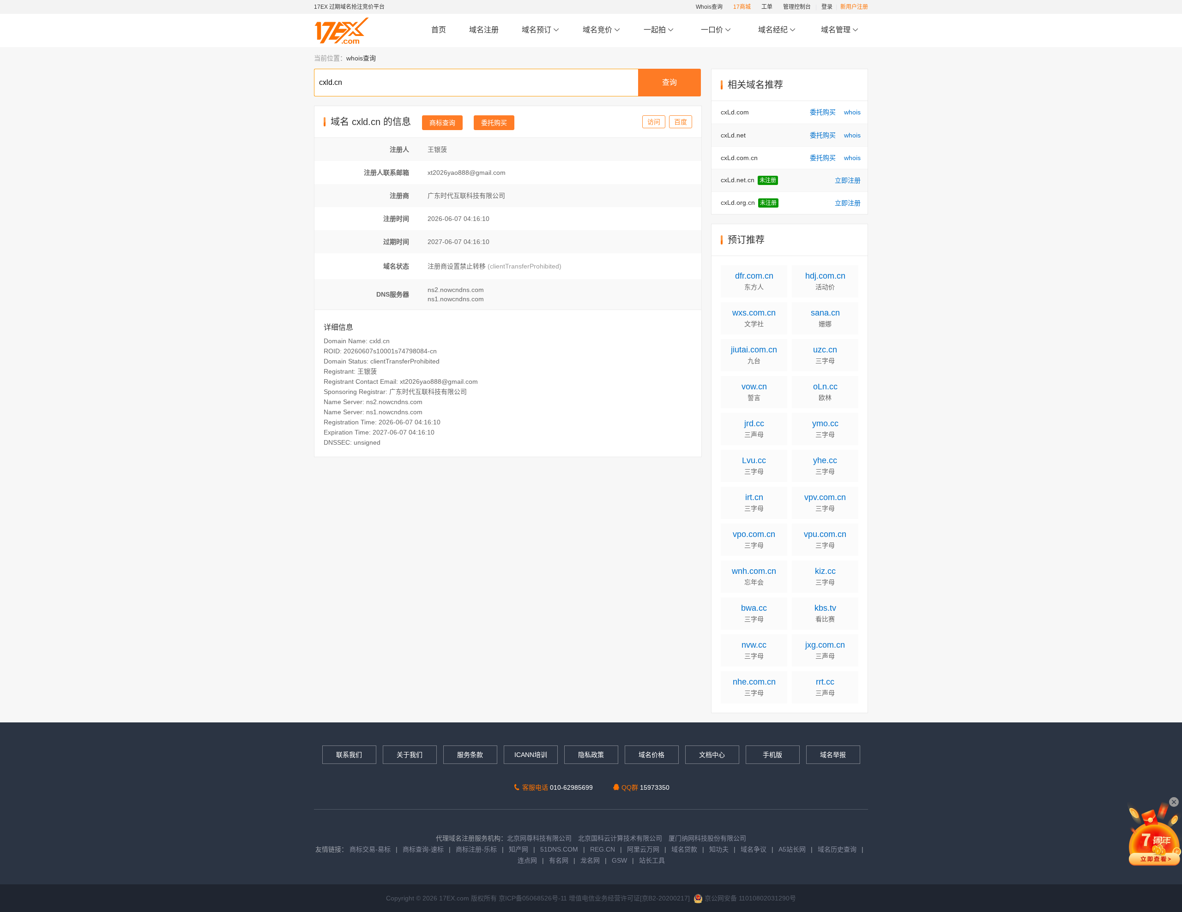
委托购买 (494, 122)
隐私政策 (591, 754)
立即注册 (848, 180)
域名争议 (754, 849)
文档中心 (712, 754)
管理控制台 (797, 7)
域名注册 (484, 30)
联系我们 (349, 754)
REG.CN (602, 849)
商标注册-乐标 (476, 849)
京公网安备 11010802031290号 (749, 898)
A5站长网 (792, 849)
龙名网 (590, 860)
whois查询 (361, 58)
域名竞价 (598, 30)
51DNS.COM (559, 849)
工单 (766, 7)
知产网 (518, 849)
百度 (680, 121)
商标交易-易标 (370, 849)
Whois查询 (709, 7)
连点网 (527, 860)
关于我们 (409, 754)
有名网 (558, 860)
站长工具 (652, 860)
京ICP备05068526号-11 (534, 898)
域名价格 (651, 754)
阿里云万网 (643, 849)
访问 (653, 121)
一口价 (712, 30)
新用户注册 (854, 7)
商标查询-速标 (424, 849)
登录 (826, 7)
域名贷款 (684, 849)
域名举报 (833, 754)
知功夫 (719, 849)
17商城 (742, 7)
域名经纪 (773, 30)
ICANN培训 (530, 754)
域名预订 (537, 30)
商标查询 (442, 122)
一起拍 (656, 30)
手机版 (772, 754)
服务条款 (470, 754)
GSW (619, 860)
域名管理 (836, 30)
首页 (438, 30)
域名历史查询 (837, 849)
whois (852, 112)
